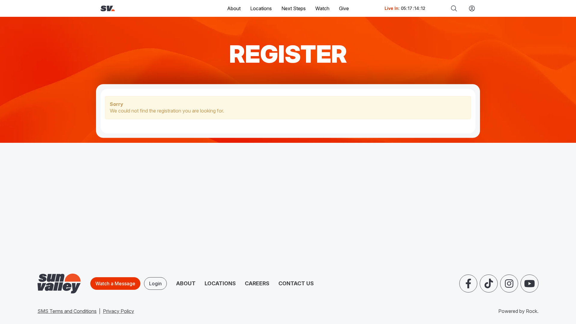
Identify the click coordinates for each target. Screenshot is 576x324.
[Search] (454, 8)
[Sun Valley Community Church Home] (127, 8)
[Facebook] (468, 283)
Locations (261, 8)
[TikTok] (489, 283)
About (186, 283)
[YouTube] (529, 283)
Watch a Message (115, 283)
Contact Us (296, 283)
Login (155, 283)
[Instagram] (509, 283)
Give (344, 8)
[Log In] (470, 8)
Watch (322, 8)
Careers (257, 283)
